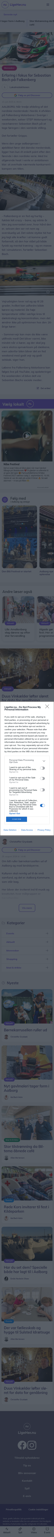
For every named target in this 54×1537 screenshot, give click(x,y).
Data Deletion (10, 830)
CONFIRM (16, 819)
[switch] (42, 768)
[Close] (48, 707)
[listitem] (27, 761)
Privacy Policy (44, 830)
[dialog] (27, 769)
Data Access (27, 830)
